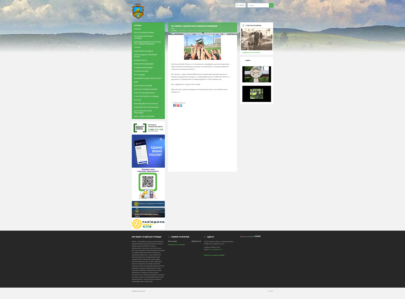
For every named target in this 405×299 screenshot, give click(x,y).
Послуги (137, 100)
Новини (137, 29)
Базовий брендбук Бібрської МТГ (148, 78)
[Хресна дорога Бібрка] (256, 82)
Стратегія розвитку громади (146, 96)
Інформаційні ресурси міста (146, 104)
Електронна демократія (144, 93)
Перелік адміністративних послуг (145, 56)
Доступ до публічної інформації (143, 112)
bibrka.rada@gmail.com (215, 249)
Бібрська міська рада (143, 86)
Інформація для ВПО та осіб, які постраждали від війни (147, 43)
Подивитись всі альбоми (251, 52)
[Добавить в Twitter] (181, 105)
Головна (173, 30)
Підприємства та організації (146, 107)
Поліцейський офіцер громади (143, 37)
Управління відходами (144, 64)
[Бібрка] (256, 101)
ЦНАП (136, 82)
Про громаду (139, 75)
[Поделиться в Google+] (177, 105)
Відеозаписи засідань (143, 51)
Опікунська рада (141, 71)
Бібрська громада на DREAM (145, 89)
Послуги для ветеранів (144, 32)
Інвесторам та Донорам (144, 116)
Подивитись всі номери (176, 245)
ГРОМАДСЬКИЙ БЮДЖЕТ (143, 67)
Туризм (137, 47)
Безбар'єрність (140, 60)
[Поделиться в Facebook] (174, 105)
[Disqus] (202, 136)
